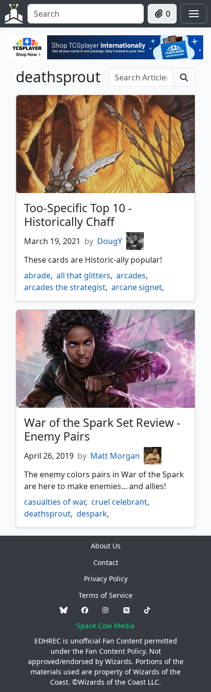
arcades (131, 275)
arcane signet (136, 287)
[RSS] (126, 610)
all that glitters (83, 275)
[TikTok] (147, 610)
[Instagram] (105, 610)
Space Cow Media (105, 625)
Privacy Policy (106, 578)
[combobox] (85, 14)
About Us (106, 545)
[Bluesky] (63, 610)
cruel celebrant (119, 501)
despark (92, 513)
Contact (105, 562)
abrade (37, 275)
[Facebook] (84, 610)
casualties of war (54, 501)
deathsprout (47, 513)
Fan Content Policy (115, 651)
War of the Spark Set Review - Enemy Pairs (102, 429)
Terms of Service (105, 595)
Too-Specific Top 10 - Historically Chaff (78, 214)
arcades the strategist (65, 287)
